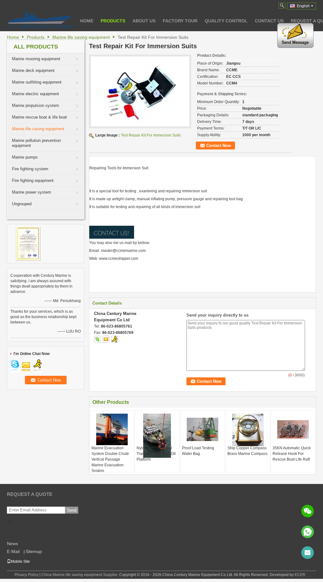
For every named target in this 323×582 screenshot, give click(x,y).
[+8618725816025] (307, 532)
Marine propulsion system (35, 105)
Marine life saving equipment (81, 37)
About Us (144, 20)
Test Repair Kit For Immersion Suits (151, 135)
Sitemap (34, 551)
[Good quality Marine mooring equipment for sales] (28, 243)
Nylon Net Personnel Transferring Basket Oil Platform (156, 454)
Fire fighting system (30, 168)
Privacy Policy (26, 575)
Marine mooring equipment (36, 58)
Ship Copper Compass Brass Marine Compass (247, 451)
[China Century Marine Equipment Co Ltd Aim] (114, 339)
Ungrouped (22, 203)
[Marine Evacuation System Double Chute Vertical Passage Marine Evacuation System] (112, 429)
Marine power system (31, 192)
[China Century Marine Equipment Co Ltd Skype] (97, 339)
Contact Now (218, 145)
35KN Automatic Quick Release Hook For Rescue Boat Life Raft (292, 454)
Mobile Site (20, 561)
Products (113, 20)
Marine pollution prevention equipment (36, 143)
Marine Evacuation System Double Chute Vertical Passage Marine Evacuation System (110, 459)
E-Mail (13, 551)
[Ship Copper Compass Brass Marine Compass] (248, 430)
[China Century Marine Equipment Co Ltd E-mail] (106, 339)
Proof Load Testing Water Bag (198, 451)
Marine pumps (25, 157)
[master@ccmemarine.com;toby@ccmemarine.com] (307, 552)
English (303, 6)
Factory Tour (180, 20)
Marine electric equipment (35, 93)
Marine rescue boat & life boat (39, 117)
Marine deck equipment (33, 70)
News (12, 543)
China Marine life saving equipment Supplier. (80, 575)
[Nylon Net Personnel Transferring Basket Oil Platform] (157, 436)
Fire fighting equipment (33, 180)
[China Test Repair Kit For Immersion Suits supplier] (140, 91)
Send (71, 510)
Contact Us (269, 20)
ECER (300, 575)
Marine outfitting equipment (37, 82)
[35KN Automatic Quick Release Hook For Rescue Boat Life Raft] (293, 429)
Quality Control (226, 20)
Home (86, 20)
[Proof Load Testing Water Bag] (202, 429)
